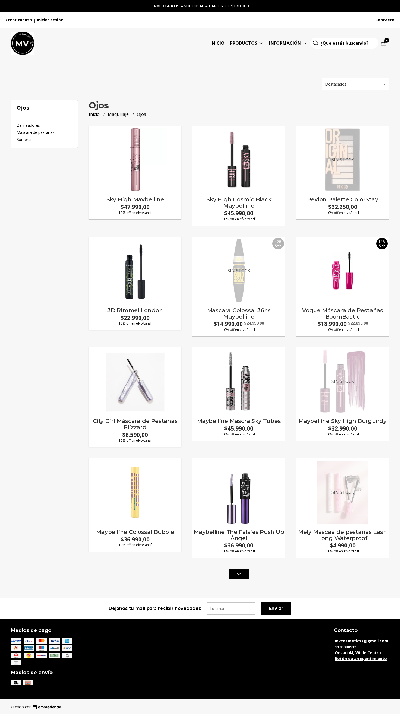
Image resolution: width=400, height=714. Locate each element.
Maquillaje (119, 114)
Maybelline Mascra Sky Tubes (239, 420)
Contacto (385, 19)
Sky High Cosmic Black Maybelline (239, 202)
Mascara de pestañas (35, 132)
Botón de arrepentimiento (361, 658)
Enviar (276, 608)
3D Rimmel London (135, 310)
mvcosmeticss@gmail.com (361, 640)
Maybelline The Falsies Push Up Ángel (239, 534)
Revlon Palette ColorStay (342, 199)
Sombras (24, 139)
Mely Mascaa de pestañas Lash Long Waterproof (342, 534)
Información (285, 43)
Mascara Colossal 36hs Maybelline (239, 313)
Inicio (217, 43)
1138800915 (345, 646)
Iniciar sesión (50, 19)
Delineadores (28, 125)
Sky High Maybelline (135, 199)
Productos (244, 43)
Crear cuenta (18, 19)
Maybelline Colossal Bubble (135, 531)
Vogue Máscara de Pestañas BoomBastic (342, 313)
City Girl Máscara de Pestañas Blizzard (135, 424)
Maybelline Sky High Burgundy (343, 420)
